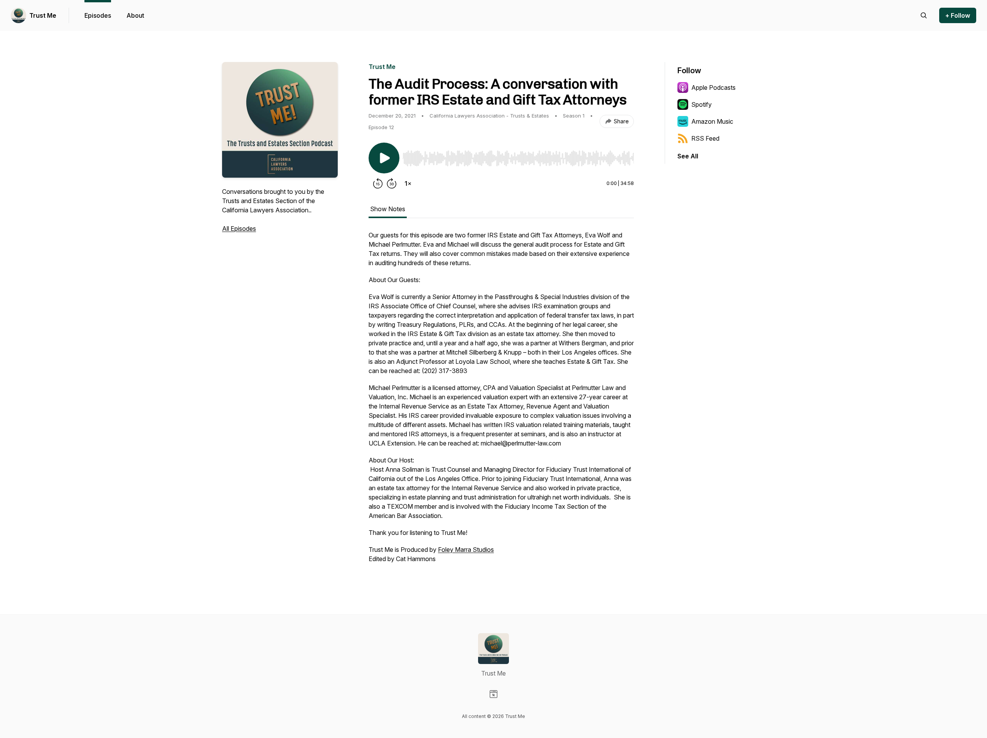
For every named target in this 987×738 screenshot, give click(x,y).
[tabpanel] (501, 400)
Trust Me (42, 15)
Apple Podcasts (713, 87)
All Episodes (239, 228)
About (135, 15)
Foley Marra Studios (466, 549)
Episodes (97, 15)
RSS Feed (705, 138)
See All (687, 156)
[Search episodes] (924, 15)
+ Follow (957, 15)
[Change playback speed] (408, 183)
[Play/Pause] (384, 158)
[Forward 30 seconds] (391, 183)
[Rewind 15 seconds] (377, 183)
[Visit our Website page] (493, 694)
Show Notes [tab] (387, 209)
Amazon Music (712, 121)
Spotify (701, 104)
